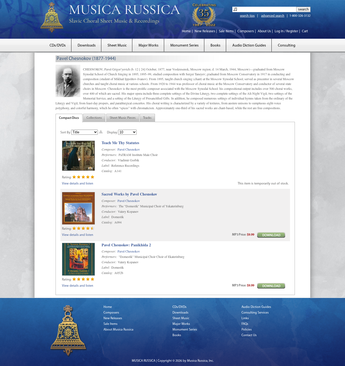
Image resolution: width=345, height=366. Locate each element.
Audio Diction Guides (249, 46)
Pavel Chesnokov (129, 149)
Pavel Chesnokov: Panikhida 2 (126, 245)
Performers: (109, 154)
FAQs (245, 324)
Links (245, 318)
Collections (94, 118)
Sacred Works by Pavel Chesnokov (129, 194)
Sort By (65, 132)
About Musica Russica (118, 329)
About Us (264, 31)
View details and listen (77, 183)
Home (186, 31)
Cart (305, 31)
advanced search (272, 15)
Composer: (109, 149)
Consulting (286, 46)
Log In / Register (286, 31)
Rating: (66, 177)
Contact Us (249, 335)
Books (215, 46)
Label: (106, 165)
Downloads (87, 46)
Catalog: (107, 171)
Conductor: (109, 160)
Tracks (147, 118)
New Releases (205, 31)
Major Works (148, 46)
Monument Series (184, 46)
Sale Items (226, 31)
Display (112, 132)
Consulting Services (255, 312)
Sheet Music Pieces (123, 118)
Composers (245, 31)
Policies (247, 329)
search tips (247, 15)
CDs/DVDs (58, 46)
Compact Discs (69, 118)
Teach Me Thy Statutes (120, 143)
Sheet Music (117, 46)
